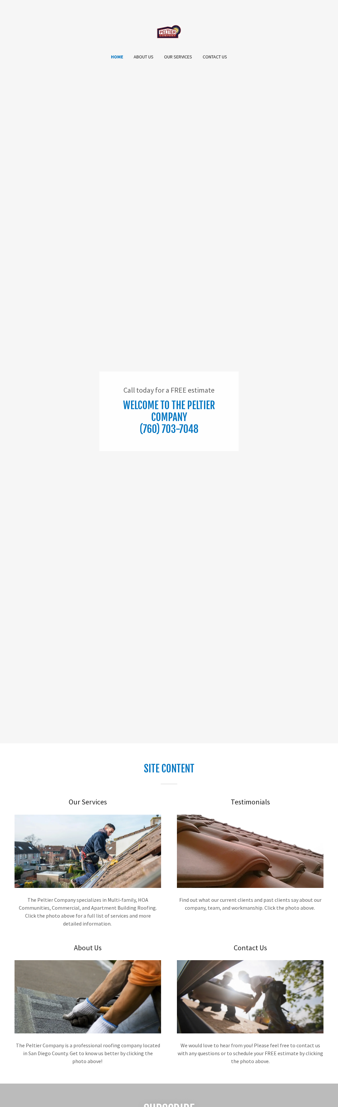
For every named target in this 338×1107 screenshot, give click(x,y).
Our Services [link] (178, 57)
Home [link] (117, 57)
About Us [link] (143, 57)
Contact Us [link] (215, 57)
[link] (169, 31)
